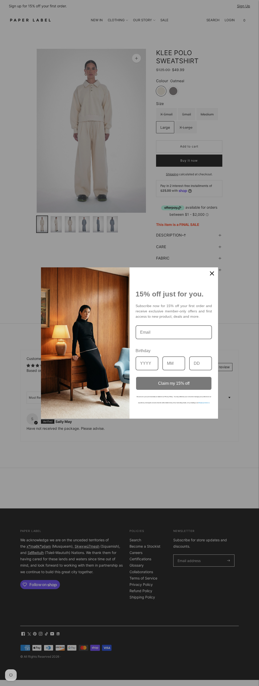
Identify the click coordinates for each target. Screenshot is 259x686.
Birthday (143, 351)
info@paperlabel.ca (204, 402)
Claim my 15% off (173, 383)
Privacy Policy (169, 396)
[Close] (212, 273)
